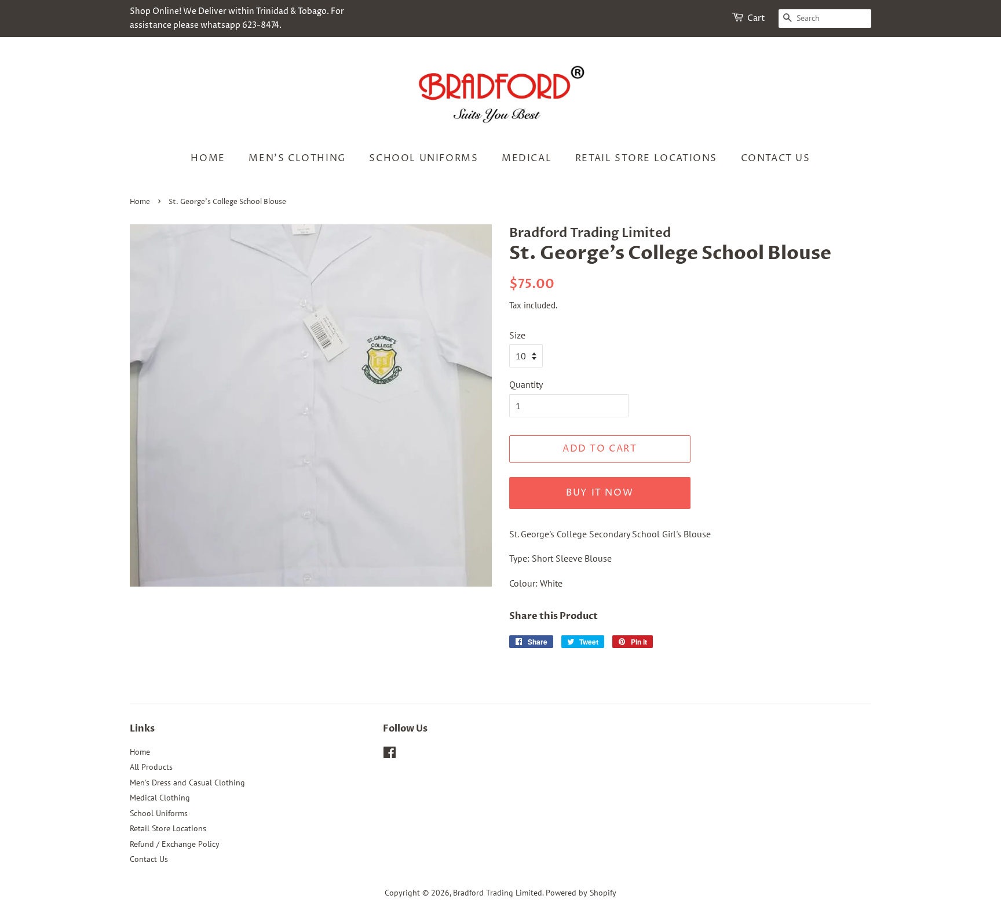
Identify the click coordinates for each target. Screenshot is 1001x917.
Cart (756, 18)
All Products (151, 767)
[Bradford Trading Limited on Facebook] (389, 754)
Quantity (526, 384)
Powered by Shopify (581, 892)
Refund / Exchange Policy (175, 844)
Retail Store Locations (646, 158)
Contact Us (775, 158)
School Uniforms (423, 158)
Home (208, 158)
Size (517, 335)
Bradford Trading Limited (497, 892)
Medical (526, 158)
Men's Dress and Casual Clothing (187, 782)
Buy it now (599, 492)
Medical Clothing (160, 797)
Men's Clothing (297, 158)
